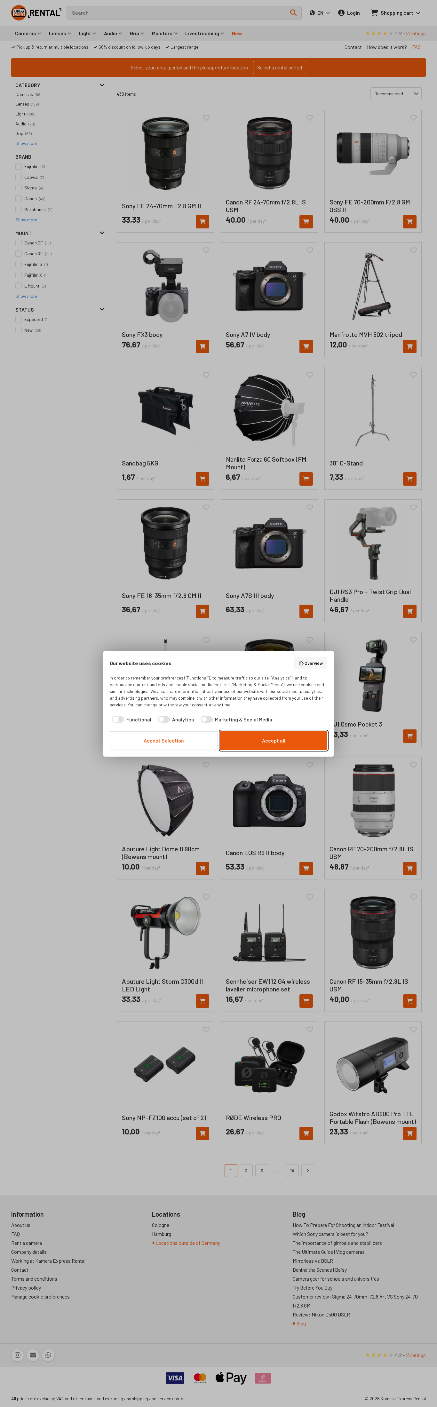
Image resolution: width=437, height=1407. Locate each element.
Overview (314, 663)
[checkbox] (130, 719)
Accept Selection (164, 740)
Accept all (273, 740)
